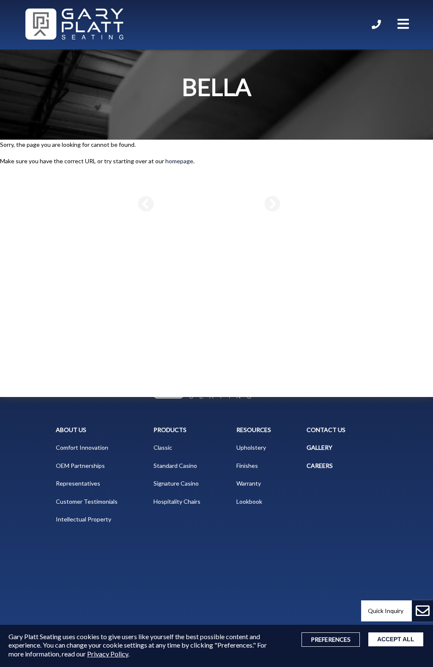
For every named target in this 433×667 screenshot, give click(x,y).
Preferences (331, 639)
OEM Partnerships (80, 465)
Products (169, 429)
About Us (71, 429)
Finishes (247, 465)
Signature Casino (176, 483)
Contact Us (326, 429)
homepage (179, 161)
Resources (253, 429)
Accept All (395, 639)
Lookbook (249, 501)
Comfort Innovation (82, 447)
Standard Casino (175, 465)
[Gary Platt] (74, 24)
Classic (162, 447)
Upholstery (251, 447)
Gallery (319, 447)
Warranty (248, 483)
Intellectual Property (83, 519)
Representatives (78, 483)
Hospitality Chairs (176, 501)
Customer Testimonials (87, 501)
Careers (320, 465)
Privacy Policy (107, 654)
